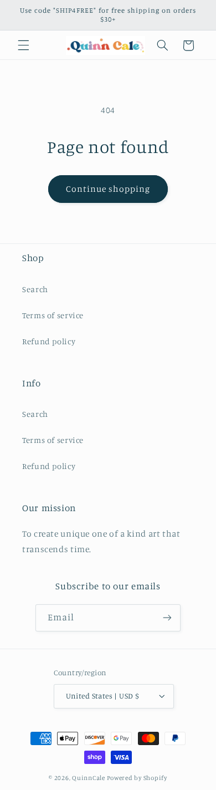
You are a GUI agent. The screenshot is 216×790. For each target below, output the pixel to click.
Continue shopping (108, 189)
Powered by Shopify (137, 778)
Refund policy (48, 341)
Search (35, 289)
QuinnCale (88, 778)
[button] (23, 45)
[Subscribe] (167, 617)
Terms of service (53, 315)
